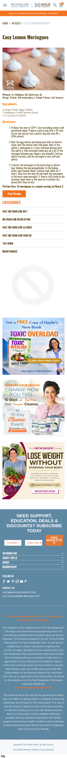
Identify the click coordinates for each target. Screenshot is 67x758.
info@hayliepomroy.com (19, 592)
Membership (9, 567)
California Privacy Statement (43, 749)
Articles (16, 23)
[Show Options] (18, 543)
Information (9, 553)
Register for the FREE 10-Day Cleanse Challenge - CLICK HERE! (33, 13)
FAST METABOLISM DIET (15, 211)
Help (3, 756)
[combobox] (12, 543)
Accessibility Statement (22, 749)
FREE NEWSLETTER (54, 540)
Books (6, 562)
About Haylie (9, 558)
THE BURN (7, 243)
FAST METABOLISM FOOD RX (16, 235)
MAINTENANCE (9, 251)
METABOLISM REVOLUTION (16, 219)
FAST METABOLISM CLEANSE (17, 227)
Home (5, 23)
